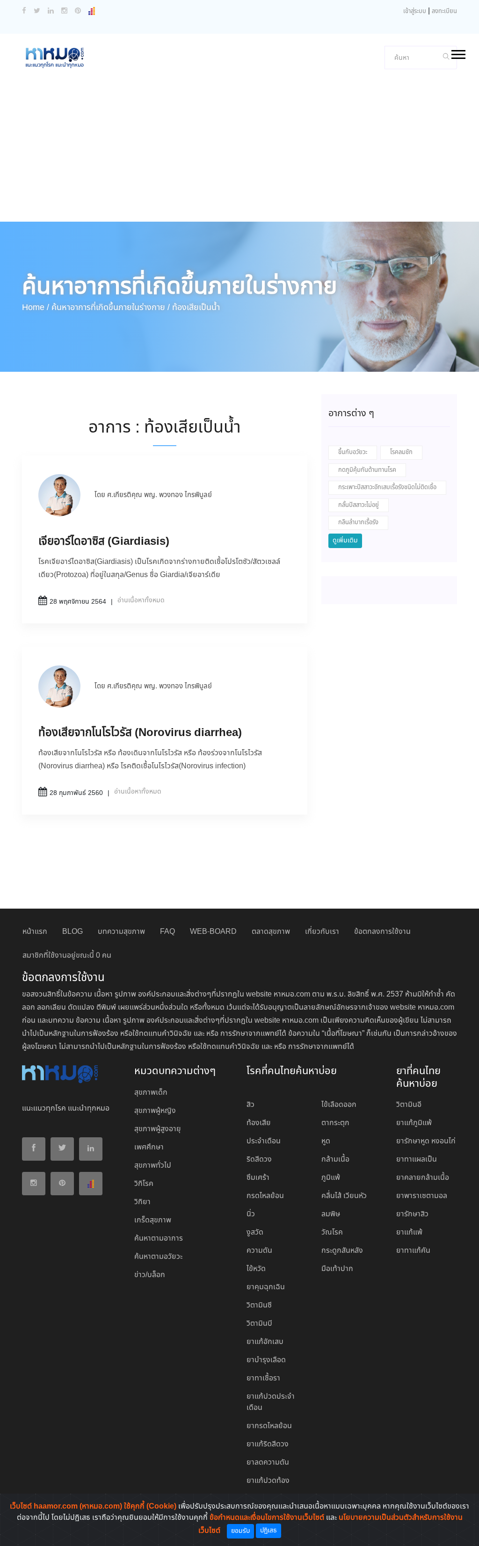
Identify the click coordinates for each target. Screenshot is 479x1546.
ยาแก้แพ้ (409, 1232)
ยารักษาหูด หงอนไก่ (426, 1141)
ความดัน (259, 1250)
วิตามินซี (259, 1305)
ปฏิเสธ (268, 1530)
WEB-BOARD (213, 931)
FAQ (167, 931)
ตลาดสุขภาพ (271, 931)
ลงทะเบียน (444, 11)
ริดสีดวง (259, 1159)
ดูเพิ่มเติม (345, 540)
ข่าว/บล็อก (149, 1275)
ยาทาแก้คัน (413, 1250)
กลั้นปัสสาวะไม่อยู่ (358, 505)
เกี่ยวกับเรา (322, 931)
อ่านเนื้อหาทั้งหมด (141, 600)
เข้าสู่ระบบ (414, 11)
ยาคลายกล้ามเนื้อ (422, 1177)
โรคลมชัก (401, 452)
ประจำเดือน (264, 1141)
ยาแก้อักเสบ (265, 1341)
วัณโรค (332, 1232)
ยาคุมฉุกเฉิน (266, 1287)
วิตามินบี (259, 1323)
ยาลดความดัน (268, 1462)
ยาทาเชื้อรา (263, 1378)
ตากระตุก (335, 1123)
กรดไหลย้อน (265, 1196)
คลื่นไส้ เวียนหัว (344, 1196)
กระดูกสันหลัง (342, 1250)
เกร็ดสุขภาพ (152, 1220)
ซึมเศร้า (258, 1177)
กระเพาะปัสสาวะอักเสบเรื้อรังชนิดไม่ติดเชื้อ (387, 487)
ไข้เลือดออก (338, 1104)
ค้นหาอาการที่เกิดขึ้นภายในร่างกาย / (110, 308)
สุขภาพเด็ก (150, 1092)
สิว (250, 1104)
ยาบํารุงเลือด (266, 1360)
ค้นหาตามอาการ (158, 1238)
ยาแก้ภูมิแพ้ (414, 1123)
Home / (35, 308)
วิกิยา (142, 1202)
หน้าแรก (34, 931)
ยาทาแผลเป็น (416, 1159)
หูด (325, 1141)
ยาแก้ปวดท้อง (268, 1480)
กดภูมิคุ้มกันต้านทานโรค (367, 470)
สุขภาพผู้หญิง (155, 1110)
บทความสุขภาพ (121, 931)
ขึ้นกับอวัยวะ (352, 452)
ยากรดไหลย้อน (269, 1426)
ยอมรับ (240, 1531)
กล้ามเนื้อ (335, 1159)
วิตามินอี (408, 1104)
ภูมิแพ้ (330, 1177)
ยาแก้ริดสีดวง (268, 1444)
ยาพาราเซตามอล (421, 1196)
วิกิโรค (143, 1183)
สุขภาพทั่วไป (152, 1165)
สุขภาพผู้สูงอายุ (157, 1129)
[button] (457, 52)
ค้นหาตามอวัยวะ (158, 1256)
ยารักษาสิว (412, 1214)
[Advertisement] (239, 151)
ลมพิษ (330, 1214)
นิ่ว (251, 1214)
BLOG (72, 931)
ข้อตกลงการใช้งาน (382, 931)
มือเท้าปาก (337, 1269)
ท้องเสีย (259, 1123)
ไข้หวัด (256, 1269)
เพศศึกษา (149, 1147)
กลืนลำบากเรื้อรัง (358, 522)
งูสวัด (255, 1232)
